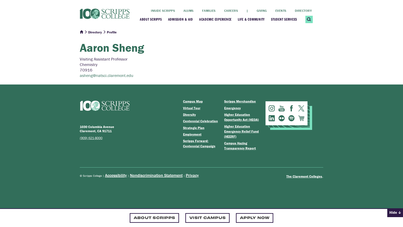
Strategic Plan (193, 128)
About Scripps (151, 19)
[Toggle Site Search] (309, 19)
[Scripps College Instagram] (271, 108)
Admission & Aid (180, 19)
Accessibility (116, 175)
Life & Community (251, 19)
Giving (262, 11)
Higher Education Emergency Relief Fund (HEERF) (241, 131)
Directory (303, 11)
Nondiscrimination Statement (156, 175)
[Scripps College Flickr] (281, 118)
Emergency (232, 108)
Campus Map (193, 101)
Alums (188, 11)
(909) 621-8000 (91, 138)
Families (209, 11)
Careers (231, 11)
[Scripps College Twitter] (301, 108)
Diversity (189, 114)
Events (281, 11)
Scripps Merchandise (240, 101)
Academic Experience (215, 19)
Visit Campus (207, 217)
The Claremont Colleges (304, 176)
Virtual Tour (191, 108)
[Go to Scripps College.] (81, 32)
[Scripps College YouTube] (281, 108)
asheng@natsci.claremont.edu (106, 75)
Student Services (284, 19)
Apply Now (254, 217)
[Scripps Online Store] (301, 118)
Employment (192, 134)
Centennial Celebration (200, 121)
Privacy (192, 175)
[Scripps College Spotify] (291, 118)
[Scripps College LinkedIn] (271, 118)
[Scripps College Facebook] (291, 108)
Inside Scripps (163, 11)
